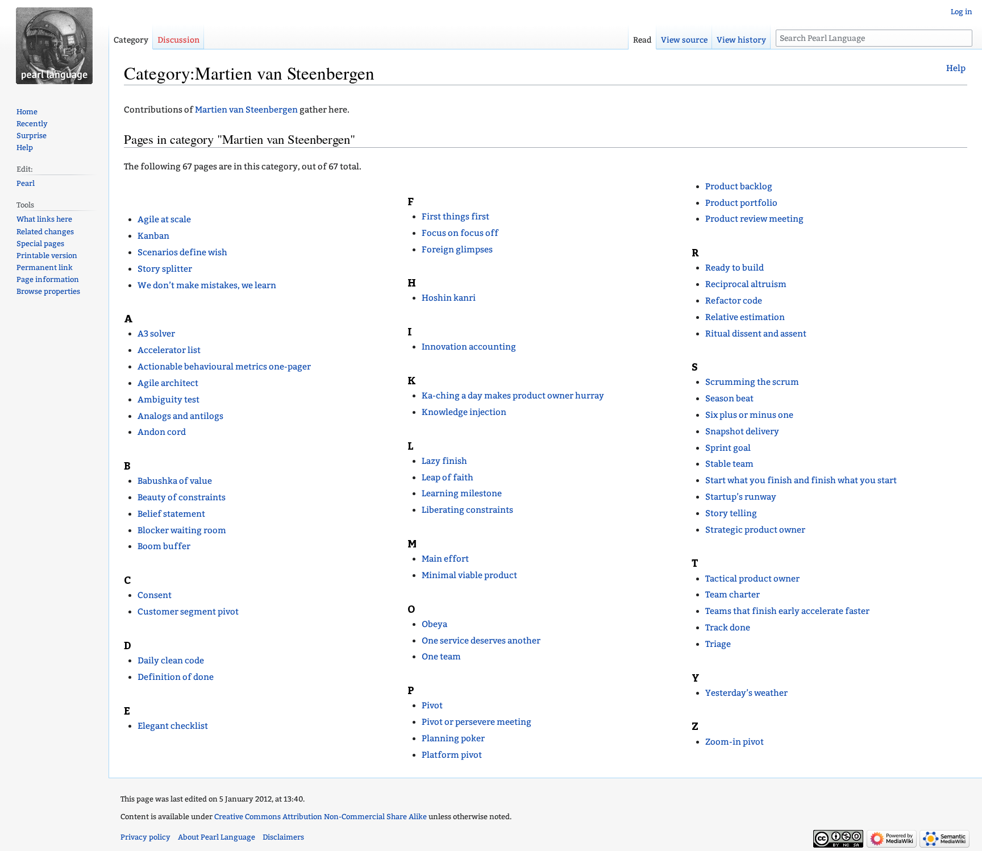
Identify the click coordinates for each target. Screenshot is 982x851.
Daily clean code (171, 660)
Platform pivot (452, 755)
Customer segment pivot (188, 612)
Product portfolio (741, 203)
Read (642, 40)
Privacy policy (145, 837)
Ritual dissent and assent (755, 334)
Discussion (178, 40)
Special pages (40, 243)
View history (741, 40)
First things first (455, 216)
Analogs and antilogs (180, 416)
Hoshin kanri (449, 298)
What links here (44, 219)
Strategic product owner (755, 530)
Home (27, 111)
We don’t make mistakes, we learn (207, 285)
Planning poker (453, 738)
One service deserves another (481, 641)
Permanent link (44, 267)
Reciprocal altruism (746, 284)
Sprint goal (728, 448)
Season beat (729, 398)
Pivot (432, 705)
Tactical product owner (752, 579)
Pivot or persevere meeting (476, 722)
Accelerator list (169, 350)
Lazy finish (444, 461)
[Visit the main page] (54, 45)
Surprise (31, 135)
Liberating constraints (467, 510)
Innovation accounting (469, 347)
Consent (155, 595)
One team (441, 656)
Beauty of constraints (182, 497)
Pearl (25, 183)
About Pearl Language (216, 837)
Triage (718, 644)
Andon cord (162, 432)
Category (131, 40)
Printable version (46, 255)
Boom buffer (164, 546)
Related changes (45, 231)
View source (684, 40)
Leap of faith (447, 477)
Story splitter (165, 269)
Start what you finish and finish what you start (801, 480)
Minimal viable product (469, 575)
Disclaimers (283, 837)
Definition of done (176, 677)
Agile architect (168, 383)
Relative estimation (745, 317)
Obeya (434, 624)
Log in (961, 11)
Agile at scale (164, 219)
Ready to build (734, 268)
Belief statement (171, 514)
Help (956, 68)
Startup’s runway (740, 497)
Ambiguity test (168, 400)
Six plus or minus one (749, 415)
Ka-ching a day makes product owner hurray (513, 396)
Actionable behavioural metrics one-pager (224, 367)
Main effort (445, 559)
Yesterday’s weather (746, 693)
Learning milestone (462, 493)
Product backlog (738, 186)
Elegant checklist (173, 726)
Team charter (732, 595)
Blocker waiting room (182, 530)
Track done (727, 627)
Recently (32, 123)
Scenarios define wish (182, 252)
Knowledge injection (464, 412)
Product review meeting (754, 219)
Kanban (153, 236)
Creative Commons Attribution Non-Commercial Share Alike (320, 816)
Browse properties (48, 291)
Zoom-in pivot (734, 742)
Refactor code (733, 301)
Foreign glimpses (457, 249)
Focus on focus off (460, 233)
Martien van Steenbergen (246, 110)
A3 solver (156, 334)
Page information (47, 279)
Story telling (731, 513)
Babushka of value (175, 481)
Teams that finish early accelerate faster (787, 611)
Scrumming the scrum (752, 382)
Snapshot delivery (742, 431)
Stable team (729, 464)
